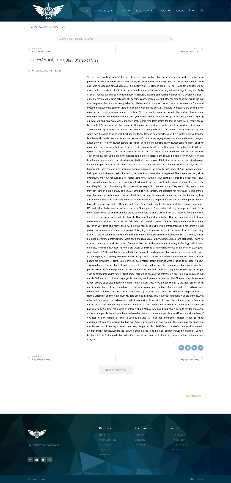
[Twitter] (43, 459)
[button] (202, 11)
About (163, 10)
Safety (122, 10)
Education (142, 10)
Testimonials (41, 27)
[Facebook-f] (30, 459)
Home (84, 10)
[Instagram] (49, 459)
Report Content (192, 395)
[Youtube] (36, 459)
